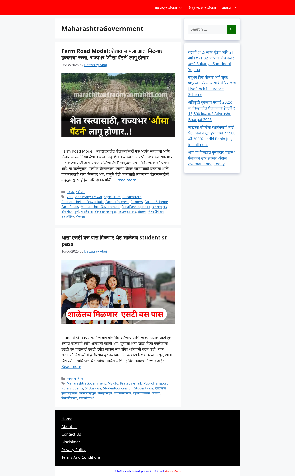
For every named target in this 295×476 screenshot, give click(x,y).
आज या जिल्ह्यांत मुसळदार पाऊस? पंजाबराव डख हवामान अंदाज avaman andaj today (211, 158)
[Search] (231, 29)
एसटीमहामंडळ (69, 393)
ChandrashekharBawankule (82, 201)
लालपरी (156, 393)
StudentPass (143, 388)
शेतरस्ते (80, 216)
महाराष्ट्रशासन (141, 393)
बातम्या (226, 7)
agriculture (112, 196)
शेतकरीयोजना (156, 211)
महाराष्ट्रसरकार (127, 211)
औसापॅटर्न (67, 211)
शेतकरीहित (67, 216)
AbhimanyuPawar (88, 196)
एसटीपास (160, 388)
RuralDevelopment (136, 206)
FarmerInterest (117, 201)
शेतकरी (142, 211)
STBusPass (93, 388)
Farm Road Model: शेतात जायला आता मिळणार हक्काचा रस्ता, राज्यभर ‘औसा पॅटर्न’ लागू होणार (111, 54)
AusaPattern (132, 196)
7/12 (70, 196)
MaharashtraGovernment (100, 206)
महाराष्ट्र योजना (166, 7)
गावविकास (87, 211)
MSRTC (113, 383)
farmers (137, 201)
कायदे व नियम (75, 378)
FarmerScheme (156, 201)
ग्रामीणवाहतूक (87, 393)
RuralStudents (72, 388)
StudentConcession (117, 388)
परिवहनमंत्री (105, 393)
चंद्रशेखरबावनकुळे (105, 211)
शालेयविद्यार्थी (86, 398)
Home (66, 418)
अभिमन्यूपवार (159, 206)
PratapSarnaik (131, 383)
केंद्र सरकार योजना (202, 7)
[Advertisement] (147, 448)
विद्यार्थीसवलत (69, 398)
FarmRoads (70, 206)
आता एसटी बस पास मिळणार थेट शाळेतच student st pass (114, 240)
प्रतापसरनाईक (122, 393)
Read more (126, 179)
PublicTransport (156, 383)
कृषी (76, 211)
